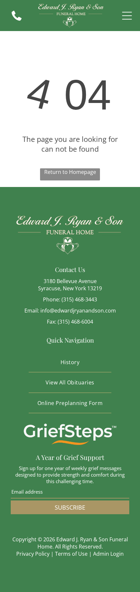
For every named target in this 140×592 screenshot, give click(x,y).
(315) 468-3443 (79, 299)
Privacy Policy (32, 553)
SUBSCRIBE (70, 507)
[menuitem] (70, 362)
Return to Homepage (70, 172)
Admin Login (108, 553)
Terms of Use (71, 553)
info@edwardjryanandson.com (78, 310)
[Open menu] (127, 16)
